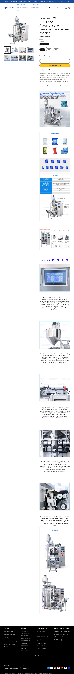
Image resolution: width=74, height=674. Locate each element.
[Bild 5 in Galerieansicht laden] (14, 57)
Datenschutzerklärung (29, 673)
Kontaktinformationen (47, 673)
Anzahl (41, 52)
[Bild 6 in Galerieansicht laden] (22, 57)
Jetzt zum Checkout (55, 65)
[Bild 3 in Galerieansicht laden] (30, 50)
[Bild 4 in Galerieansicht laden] (7, 57)
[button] (25, 4)
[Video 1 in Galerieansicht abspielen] (22, 50)
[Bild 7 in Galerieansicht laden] (30, 57)
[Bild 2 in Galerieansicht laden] (14, 50)
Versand (41, 39)
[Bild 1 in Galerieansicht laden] (7, 50)
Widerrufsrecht (20, 673)
